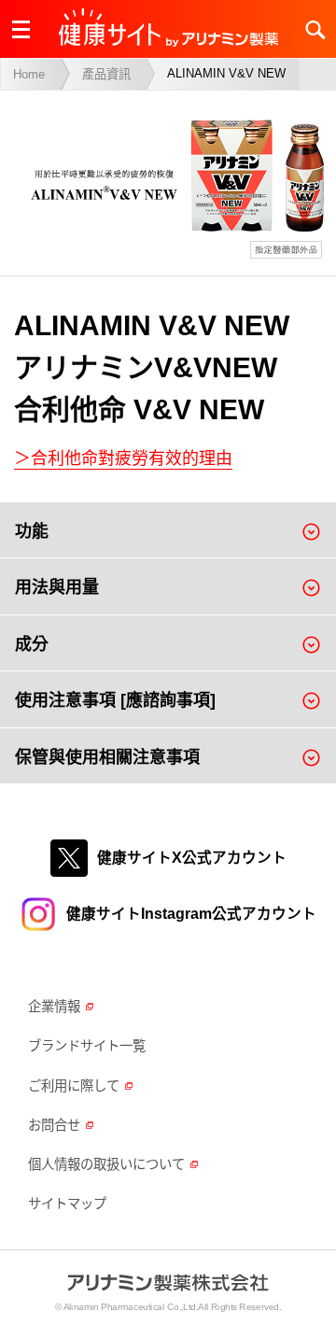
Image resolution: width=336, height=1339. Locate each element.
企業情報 (54, 1006)
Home (29, 74)
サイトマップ (67, 1203)
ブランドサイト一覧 (87, 1045)
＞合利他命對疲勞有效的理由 (123, 458)
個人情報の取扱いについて (106, 1164)
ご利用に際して (73, 1085)
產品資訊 (106, 74)
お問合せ (54, 1125)
